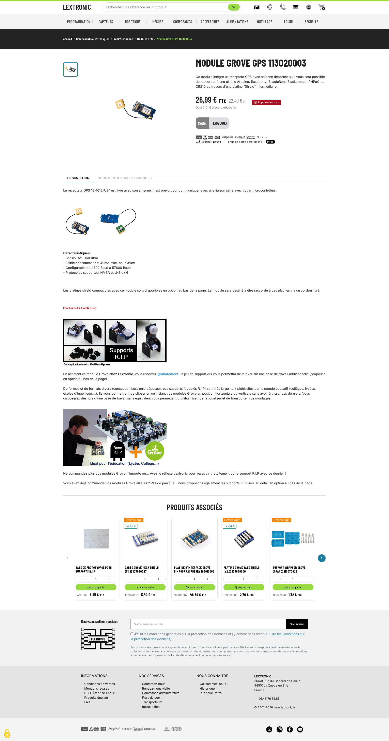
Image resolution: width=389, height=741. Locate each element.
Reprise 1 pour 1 (208, 141)
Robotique (132, 21)
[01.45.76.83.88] (283, 7)
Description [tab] (78, 178)
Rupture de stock (268, 102)
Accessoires (210, 21)
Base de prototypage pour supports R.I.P (94, 569)
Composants (182, 21)
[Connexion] (308, 7)
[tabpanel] (194, 336)
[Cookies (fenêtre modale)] (7, 734)
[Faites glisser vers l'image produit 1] (70, 69)
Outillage (264, 21)
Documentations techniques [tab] (125, 178)
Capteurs (105, 21)
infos (270, 141)
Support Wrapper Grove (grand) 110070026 (289, 569)
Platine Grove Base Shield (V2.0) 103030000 (241, 569)
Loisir (288, 21)
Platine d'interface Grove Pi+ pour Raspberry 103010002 (194, 569)
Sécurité (311, 21)
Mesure (157, 21)
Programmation (79, 21)
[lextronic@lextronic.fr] (296, 7)
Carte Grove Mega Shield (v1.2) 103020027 (142, 569)
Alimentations (237, 21)
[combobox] (166, 7)
